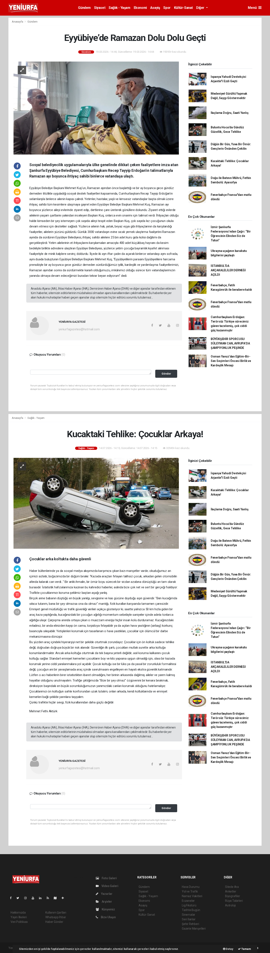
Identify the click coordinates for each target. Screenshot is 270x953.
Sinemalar (188, 914)
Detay (229, 948)
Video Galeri (109, 886)
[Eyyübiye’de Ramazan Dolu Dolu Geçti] (96, 107)
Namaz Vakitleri (192, 896)
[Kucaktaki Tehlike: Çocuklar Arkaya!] (96, 503)
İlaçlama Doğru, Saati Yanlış (229, 112)
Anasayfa (18, 21)
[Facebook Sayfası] (12, 898)
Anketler (230, 891)
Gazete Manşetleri (194, 928)
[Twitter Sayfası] (19, 898)
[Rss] (49, 898)
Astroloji (230, 905)
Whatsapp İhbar (55, 917)
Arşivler (106, 901)
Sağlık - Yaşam (119, 8)
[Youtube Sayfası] (35, 898)
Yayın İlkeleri (19, 917)
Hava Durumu (191, 886)
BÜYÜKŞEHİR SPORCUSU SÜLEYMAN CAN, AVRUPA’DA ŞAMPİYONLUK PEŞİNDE (230, 343)
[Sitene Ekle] (64, 898)
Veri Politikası (19, 921)
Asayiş (155, 8)
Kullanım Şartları (55, 912)
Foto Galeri (109, 878)
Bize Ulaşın (108, 917)
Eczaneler (188, 900)
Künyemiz (108, 909)
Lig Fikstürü (189, 905)
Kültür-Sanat (183, 8)
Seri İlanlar (189, 919)
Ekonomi (140, 8)
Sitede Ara (232, 886)
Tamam (246, 948)
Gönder (166, 373)
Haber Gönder (54, 921)
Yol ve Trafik (190, 891)
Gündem (84, 8)
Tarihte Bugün (191, 910)
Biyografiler (232, 896)
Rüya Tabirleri (234, 900)
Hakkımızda (18, 912)
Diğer (200, 8)
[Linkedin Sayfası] (42, 898)
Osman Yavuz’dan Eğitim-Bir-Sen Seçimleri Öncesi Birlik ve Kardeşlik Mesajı (231, 361)
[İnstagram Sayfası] (27, 898)
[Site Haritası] (57, 898)
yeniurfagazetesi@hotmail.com (79, 329)
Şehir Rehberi (190, 924)
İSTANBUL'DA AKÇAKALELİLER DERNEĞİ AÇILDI (228, 270)
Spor (166, 8)
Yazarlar (106, 893)
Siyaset (99, 8)
